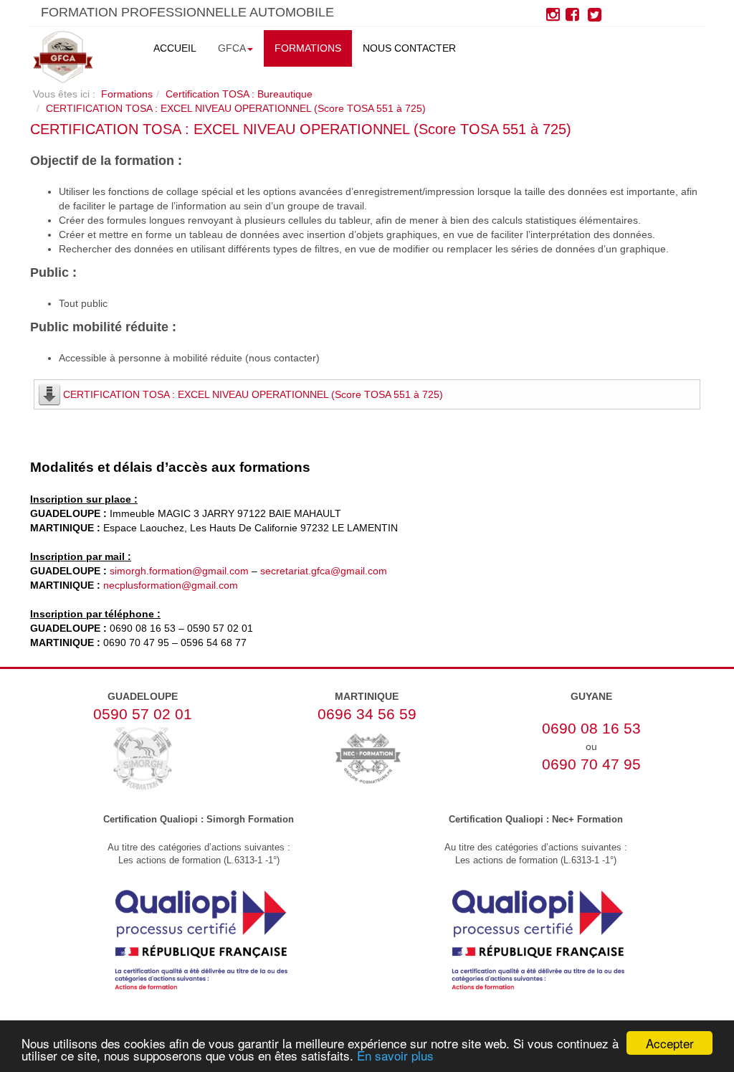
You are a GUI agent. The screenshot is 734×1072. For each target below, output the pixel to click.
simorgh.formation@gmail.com (179, 571)
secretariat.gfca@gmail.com (323, 571)
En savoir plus (395, 1055)
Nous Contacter (409, 48)
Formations (308, 48)
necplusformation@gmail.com (170, 585)
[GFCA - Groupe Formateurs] (63, 57)
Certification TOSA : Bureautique (239, 94)
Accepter (670, 1043)
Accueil (174, 48)
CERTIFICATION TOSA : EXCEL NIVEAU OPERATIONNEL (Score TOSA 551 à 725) (300, 129)
